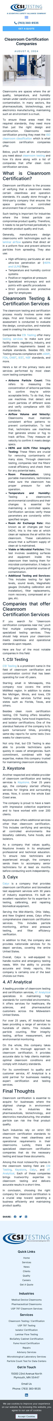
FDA (5, 357)
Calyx (6, 883)
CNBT (13, 357)
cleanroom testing (34, 155)
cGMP (46, 353)
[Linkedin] (26, 1395)
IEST (21, 357)
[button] (26, 17)
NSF (28, 357)
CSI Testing (29, 335)
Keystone (23, 782)
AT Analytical (42, 992)
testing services (13, 338)
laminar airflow (12, 242)
